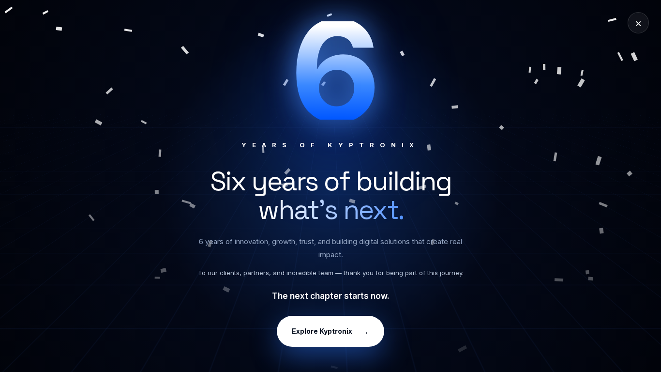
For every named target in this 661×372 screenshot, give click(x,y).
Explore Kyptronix (330, 331)
